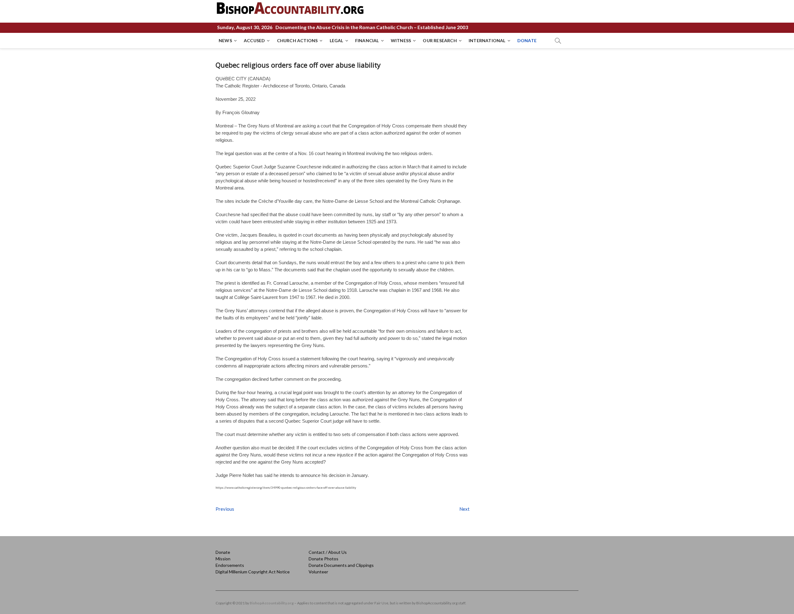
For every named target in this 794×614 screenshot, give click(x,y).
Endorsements (230, 565)
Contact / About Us (328, 552)
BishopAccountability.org (272, 603)
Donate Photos (323, 558)
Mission (223, 558)
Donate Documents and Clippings (341, 565)
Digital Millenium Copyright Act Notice (253, 571)
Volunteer (318, 571)
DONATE (527, 40)
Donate (223, 552)
